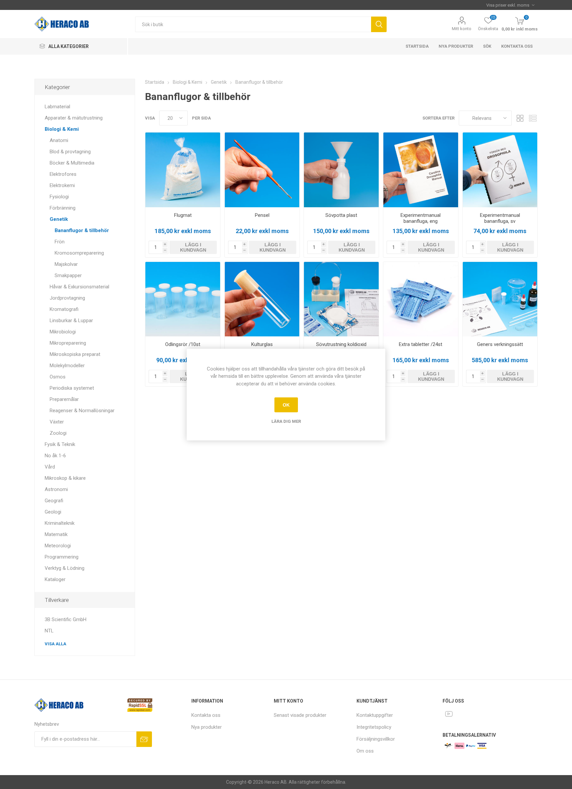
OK (286, 405)
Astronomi (56, 489)
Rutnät (520, 118)
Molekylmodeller (67, 366)
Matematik (56, 534)
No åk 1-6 (55, 456)
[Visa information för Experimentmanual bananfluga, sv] (500, 169)
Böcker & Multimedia (72, 163)
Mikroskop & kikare (65, 478)
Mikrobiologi (63, 332)
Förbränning (62, 208)
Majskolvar (66, 264)
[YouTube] (449, 714)
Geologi (53, 512)
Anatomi (59, 140)
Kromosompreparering (79, 253)
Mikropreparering (68, 343)
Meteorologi (58, 546)
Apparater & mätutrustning (74, 118)
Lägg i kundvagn (193, 247)
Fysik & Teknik (60, 444)
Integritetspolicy (374, 727)
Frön (60, 242)
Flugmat (183, 215)
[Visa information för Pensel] (262, 169)
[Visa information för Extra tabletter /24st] (420, 299)
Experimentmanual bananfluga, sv (500, 218)
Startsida (417, 46)
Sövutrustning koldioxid (341, 344)
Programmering (61, 557)
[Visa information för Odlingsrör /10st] (182, 299)
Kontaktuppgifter (375, 715)
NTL (49, 631)
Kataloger (55, 579)
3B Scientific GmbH (65, 619)
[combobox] (253, 24)
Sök (379, 24)
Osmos (58, 377)
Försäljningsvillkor (376, 739)
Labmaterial (57, 107)
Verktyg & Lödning (64, 568)
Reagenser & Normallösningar (82, 411)
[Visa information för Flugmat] (182, 169)
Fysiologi (59, 197)
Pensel (262, 215)
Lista (533, 118)
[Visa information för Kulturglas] (262, 299)
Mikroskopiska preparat (75, 354)
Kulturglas (262, 344)
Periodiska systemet (72, 388)
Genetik (59, 219)
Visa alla (55, 643)
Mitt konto (461, 28)
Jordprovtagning (67, 298)
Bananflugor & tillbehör (82, 230)
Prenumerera (144, 739)
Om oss (365, 751)
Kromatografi (64, 309)
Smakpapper (68, 275)
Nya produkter (456, 46)
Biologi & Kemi (62, 129)
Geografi (54, 501)
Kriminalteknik (59, 523)
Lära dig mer (286, 421)
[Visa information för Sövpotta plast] (341, 169)
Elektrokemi (62, 185)
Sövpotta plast (341, 215)
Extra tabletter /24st (420, 344)
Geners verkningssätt (500, 344)
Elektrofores (63, 174)
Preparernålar (64, 399)
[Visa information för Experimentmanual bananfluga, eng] (420, 169)
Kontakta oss (517, 46)
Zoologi (58, 433)
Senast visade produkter (300, 715)
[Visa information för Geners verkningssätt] (500, 299)
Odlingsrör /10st (182, 344)
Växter (57, 422)
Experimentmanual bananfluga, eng (421, 218)
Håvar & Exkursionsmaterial (79, 287)
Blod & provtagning (70, 152)
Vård (50, 467)
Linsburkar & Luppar (71, 320)
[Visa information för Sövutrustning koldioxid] (341, 299)
